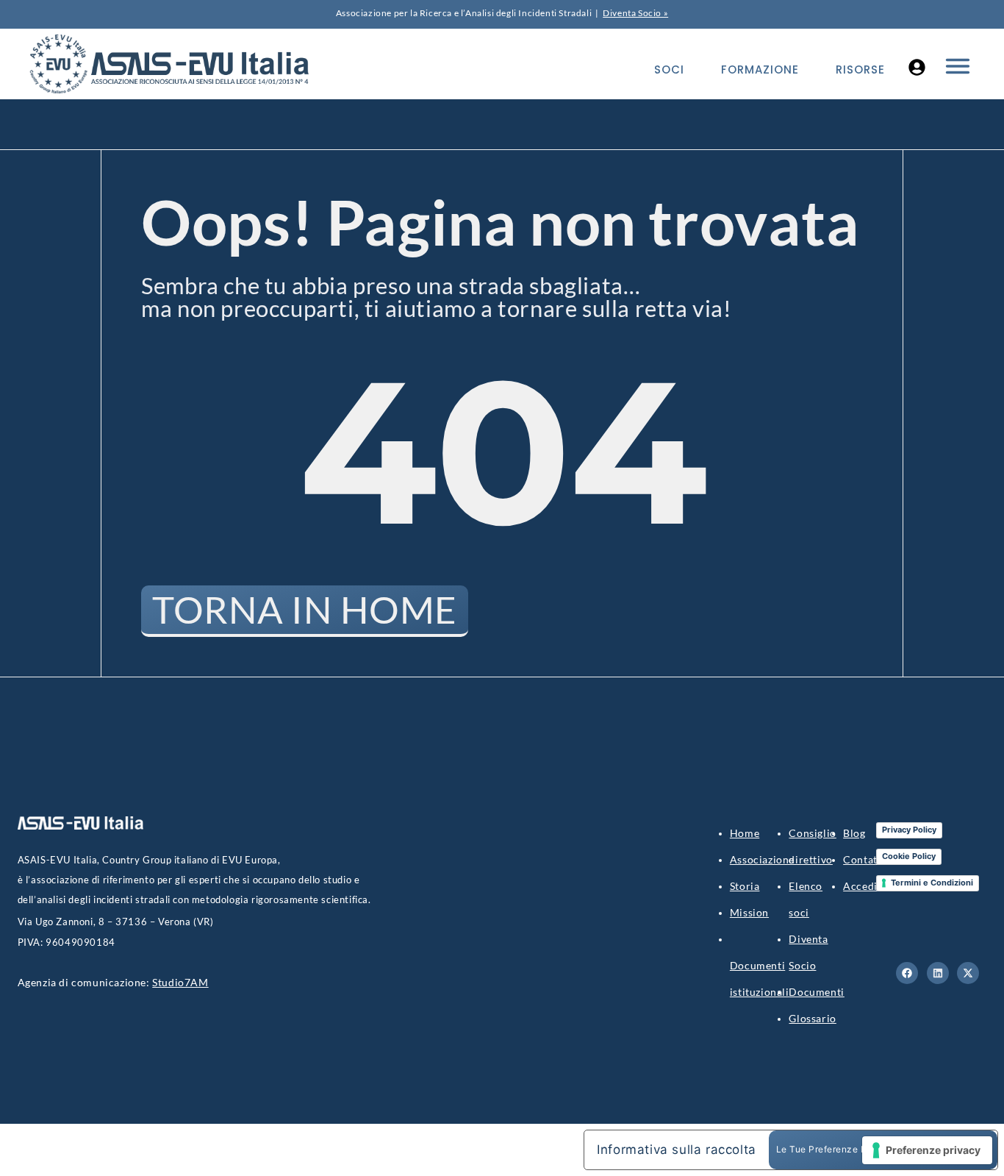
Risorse (860, 69)
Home (744, 833)
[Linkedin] (938, 973)
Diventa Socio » (635, 12)
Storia (745, 886)
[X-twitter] (968, 973)
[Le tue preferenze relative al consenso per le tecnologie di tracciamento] (927, 1150)
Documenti (816, 992)
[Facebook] (907, 973)
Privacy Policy (909, 829)
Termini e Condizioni (932, 882)
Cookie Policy (909, 856)
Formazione (760, 69)
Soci (669, 69)
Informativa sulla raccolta (676, 1149)
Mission (749, 912)
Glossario (812, 1018)
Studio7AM (180, 982)
